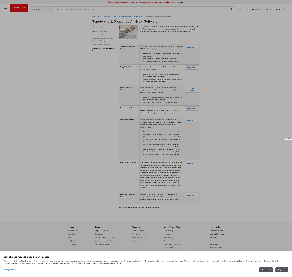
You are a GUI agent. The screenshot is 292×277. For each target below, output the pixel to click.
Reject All (281, 270)
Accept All (266, 270)
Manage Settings (10, 270)
